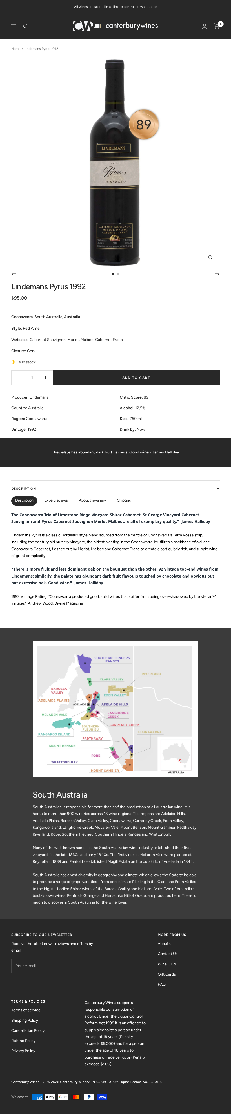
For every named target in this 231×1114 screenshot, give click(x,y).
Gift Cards (167, 974)
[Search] (25, 26)
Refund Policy (23, 1040)
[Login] (204, 26)
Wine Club (167, 964)
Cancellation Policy (28, 1030)
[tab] (24, 501)
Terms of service (26, 1010)
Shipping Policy (24, 1020)
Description (23, 489)
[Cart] (217, 26)
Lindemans (39, 397)
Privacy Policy (23, 1050)
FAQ (162, 984)
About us (166, 943)
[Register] (94, 966)
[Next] (217, 274)
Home (16, 49)
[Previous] (13, 274)
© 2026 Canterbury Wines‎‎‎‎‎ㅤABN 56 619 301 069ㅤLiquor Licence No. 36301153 (105, 1082)
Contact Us (168, 953)
